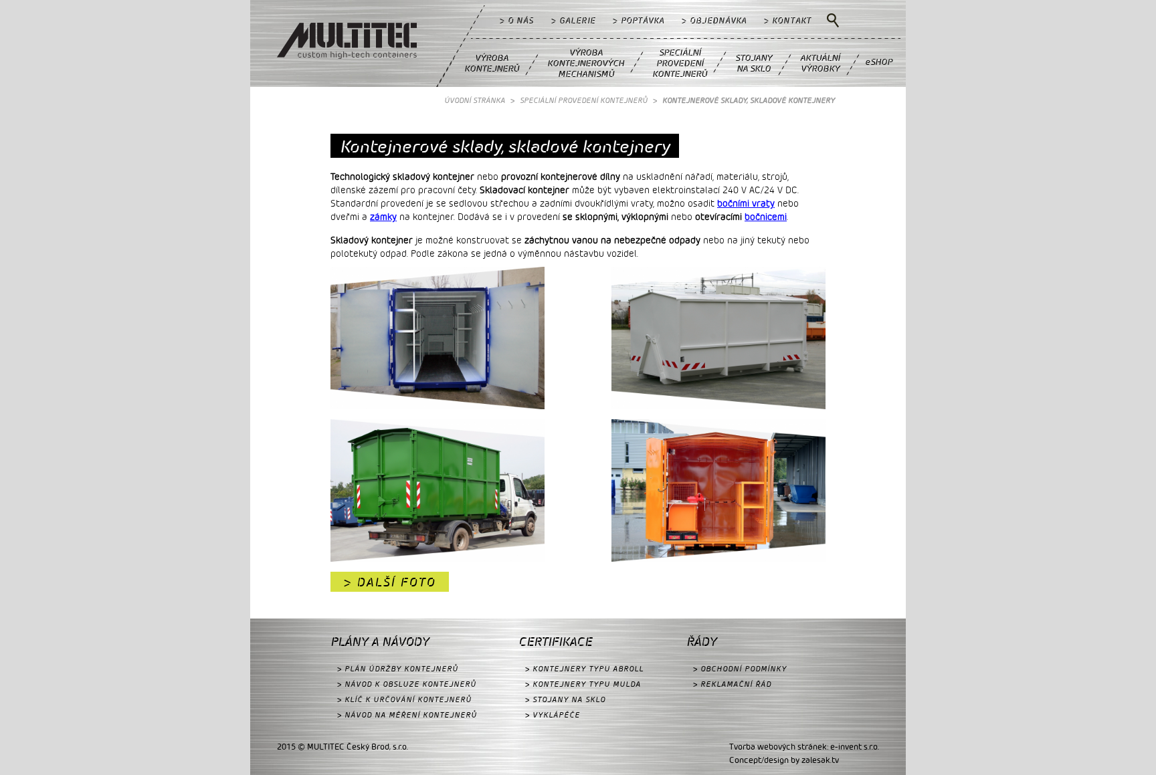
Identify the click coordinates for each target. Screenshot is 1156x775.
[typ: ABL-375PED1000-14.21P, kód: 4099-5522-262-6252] (437, 492)
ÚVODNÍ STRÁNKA (474, 100)
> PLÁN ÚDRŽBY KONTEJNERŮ (397, 668)
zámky (383, 216)
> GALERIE (573, 20)
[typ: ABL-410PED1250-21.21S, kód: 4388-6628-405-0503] (718, 492)
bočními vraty (746, 203)
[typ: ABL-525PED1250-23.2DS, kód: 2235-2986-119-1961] (437, 340)
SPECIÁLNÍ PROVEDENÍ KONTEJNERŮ (584, 100)
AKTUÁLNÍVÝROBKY (820, 62)
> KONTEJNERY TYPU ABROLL (584, 668)
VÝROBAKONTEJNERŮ (491, 62)
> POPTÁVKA (638, 20)
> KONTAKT (787, 20)
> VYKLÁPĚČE (552, 714)
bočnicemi (766, 216)
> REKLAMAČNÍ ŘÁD (732, 684)
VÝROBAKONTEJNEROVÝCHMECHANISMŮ (585, 62)
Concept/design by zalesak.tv (784, 759)
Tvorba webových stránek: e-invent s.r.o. (804, 746)
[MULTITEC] (346, 42)
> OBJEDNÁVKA (714, 20)
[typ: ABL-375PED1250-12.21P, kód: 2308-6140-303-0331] (718, 340)
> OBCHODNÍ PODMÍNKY (740, 668)
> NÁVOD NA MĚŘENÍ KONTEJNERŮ (407, 714)
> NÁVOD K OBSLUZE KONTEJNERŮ (406, 684)
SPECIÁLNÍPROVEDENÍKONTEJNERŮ (679, 62)
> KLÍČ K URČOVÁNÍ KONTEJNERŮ (404, 699)
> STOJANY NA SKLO (565, 699)
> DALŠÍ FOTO (390, 581)
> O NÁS (517, 20)
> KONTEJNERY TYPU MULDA (583, 684)
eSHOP (878, 61)
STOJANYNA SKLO (753, 62)
